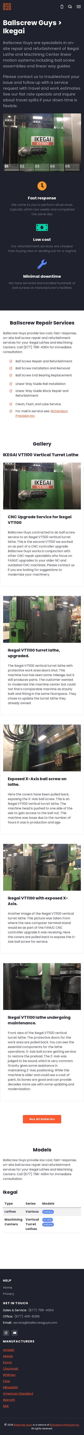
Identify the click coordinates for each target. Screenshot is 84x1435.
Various (48, 1211)
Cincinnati (10, 1368)
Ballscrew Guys (23, 1424)
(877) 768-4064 (41, 1310)
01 (6, 166)
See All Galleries (42, 1119)
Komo (7, 1362)
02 (22, 166)
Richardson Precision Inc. (65, 1424)
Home (7, 1287)
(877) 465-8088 (27, 1316)
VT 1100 (47, 1219)
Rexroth (9, 1400)
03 (37, 166)
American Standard (18, 1393)
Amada (8, 1350)
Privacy (8, 1294)
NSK (6, 1406)
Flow (6, 1381)
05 (67, 166)
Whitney (9, 1375)
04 (52, 166)
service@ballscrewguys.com (35, 1322)
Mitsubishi (10, 1387)
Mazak (8, 1356)
